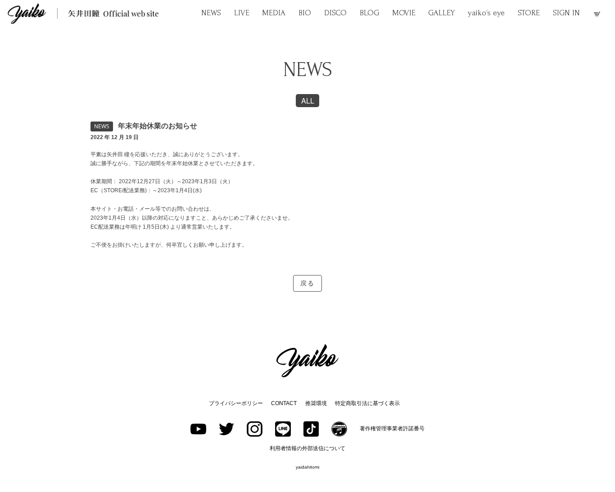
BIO (304, 13)
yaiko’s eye (486, 13)
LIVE (241, 13)
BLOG (369, 13)
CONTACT (284, 403)
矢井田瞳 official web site (83, 13)
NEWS (211, 13)
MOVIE (404, 13)
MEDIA (273, 13)
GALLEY (441, 13)
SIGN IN (566, 13)
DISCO (335, 13)
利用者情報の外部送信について (307, 448)
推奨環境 (316, 403)
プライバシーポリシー (236, 403)
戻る (307, 283)
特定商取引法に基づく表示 (367, 403)
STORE (529, 13)
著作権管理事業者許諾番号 (392, 428)
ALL (307, 100)
